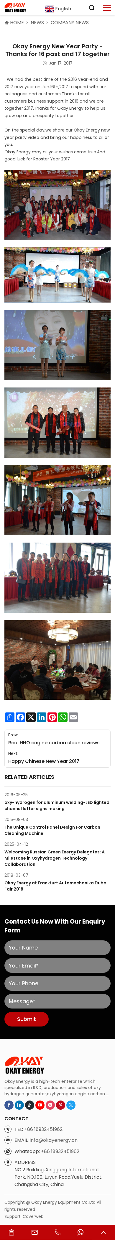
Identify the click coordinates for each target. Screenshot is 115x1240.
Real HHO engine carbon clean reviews (54, 742)
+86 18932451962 (43, 1129)
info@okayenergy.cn (54, 1140)
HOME (17, 22)
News (37, 22)
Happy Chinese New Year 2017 (43, 761)
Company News (70, 22)
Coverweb (33, 1216)
